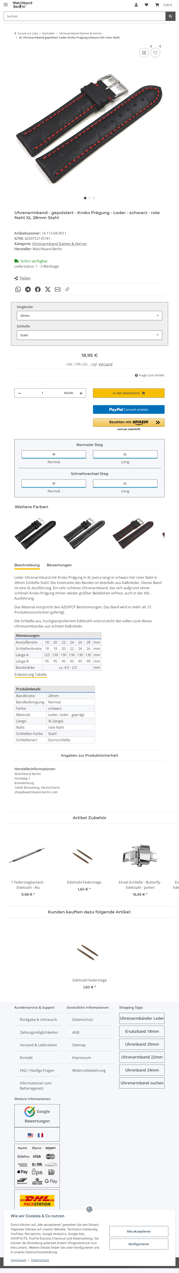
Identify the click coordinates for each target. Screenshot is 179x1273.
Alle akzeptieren (139, 1231)
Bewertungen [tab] (59, 565)
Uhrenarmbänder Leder (142, 1018)
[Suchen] (170, 16)
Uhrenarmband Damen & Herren (59, 243)
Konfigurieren (139, 1244)
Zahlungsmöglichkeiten (39, 1032)
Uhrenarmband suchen (142, 1082)
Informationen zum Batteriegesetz (36, 1086)
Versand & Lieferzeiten (38, 1045)
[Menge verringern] (19, 393)
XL (125, 454)
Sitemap (79, 1045)
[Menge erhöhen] (81, 393)
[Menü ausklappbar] (5, 2)
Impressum (18, 1260)
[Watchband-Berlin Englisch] (32, 1135)
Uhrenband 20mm (142, 1044)
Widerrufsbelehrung (89, 1070)
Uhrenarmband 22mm (142, 1057)
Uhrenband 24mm (142, 1070)
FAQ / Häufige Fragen (37, 1070)
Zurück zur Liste (27, 33)
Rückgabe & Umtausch (38, 1019)
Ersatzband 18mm (142, 1031)
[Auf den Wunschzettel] (155, 52)
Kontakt (26, 1057)
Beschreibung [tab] (27, 565)
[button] (136, 4)
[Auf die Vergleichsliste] (144, 52)
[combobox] (89, 315)
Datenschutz (40, 1260)
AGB (75, 1032)
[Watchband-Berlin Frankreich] (42, 1135)
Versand (105, 364)
